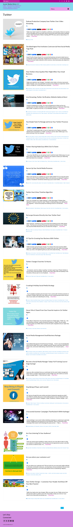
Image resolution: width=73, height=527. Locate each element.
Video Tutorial (63, 161)
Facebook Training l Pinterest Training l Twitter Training (41, 378)
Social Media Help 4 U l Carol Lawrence (32, 404)
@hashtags (29, 253)
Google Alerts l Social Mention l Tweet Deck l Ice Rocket (36, 447)
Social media (59, 64)
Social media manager (39, 254)
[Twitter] (6, 521)
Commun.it (36, 136)
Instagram (45, 301)
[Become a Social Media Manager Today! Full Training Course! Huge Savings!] (13, 369)
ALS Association (36, 426)
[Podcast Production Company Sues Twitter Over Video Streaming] (13, 29)
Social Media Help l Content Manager (39, 353)
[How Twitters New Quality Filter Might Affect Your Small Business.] (13, 79)
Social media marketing (63, 301)
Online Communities (57, 136)
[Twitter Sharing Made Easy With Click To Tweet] (13, 150)
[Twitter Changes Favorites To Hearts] (13, 269)
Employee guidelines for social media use (50, 64)
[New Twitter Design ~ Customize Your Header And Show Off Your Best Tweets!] (13, 483)
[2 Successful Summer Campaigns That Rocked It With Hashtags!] (13, 416)
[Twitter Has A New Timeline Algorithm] (13, 195)
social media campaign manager (57, 473)
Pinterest (52, 301)
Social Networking (54, 138)
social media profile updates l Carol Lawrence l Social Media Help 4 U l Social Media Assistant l (47, 182)
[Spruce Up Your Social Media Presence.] (13, 176)
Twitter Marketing (29, 88)
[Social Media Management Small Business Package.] (13, 341)
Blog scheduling (29, 351)
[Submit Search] (4, 1)
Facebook (48, 136)
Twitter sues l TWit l (30, 39)
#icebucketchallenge (30, 426)
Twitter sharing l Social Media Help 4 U (54, 161)
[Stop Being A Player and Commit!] (13, 393)
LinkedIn (49, 301)
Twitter (34, 139)
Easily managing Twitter (42, 136)
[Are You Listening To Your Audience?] (13, 441)
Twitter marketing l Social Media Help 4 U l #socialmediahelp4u (46, 139)
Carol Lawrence (32, 136)
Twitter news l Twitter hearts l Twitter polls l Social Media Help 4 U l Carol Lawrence (40, 276)
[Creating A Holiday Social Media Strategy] (13, 293)
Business (41, 426)
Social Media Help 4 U (11, 4)
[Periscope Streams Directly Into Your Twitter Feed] (13, 218)
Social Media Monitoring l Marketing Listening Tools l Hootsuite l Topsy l (57, 447)
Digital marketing (45, 351)
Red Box (50, 426)
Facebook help (41, 473)
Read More (34, 36)
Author (28, 136)
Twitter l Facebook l (66, 182)
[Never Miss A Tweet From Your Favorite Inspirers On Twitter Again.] (13, 316)
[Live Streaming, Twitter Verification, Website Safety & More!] (13, 101)
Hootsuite (52, 136)
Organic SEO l (29, 182)
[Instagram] (9, 521)
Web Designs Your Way (52, 113)
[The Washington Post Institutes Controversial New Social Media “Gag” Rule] (13, 54)
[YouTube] (11, 521)
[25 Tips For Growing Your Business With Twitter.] (13, 242)
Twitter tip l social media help (41, 328)
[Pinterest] (13, 521)
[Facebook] (4, 521)
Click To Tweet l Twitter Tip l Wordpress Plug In (39, 161)
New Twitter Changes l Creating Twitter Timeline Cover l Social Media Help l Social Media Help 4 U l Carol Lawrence (45, 498)
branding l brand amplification (37, 351)
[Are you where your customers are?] (13, 465)
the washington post (65, 64)
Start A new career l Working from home (46, 380)
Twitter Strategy (48, 254)
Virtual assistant (56, 380)
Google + (46, 473)
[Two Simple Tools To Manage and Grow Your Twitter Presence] (13, 125)
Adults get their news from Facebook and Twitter (35, 64)
